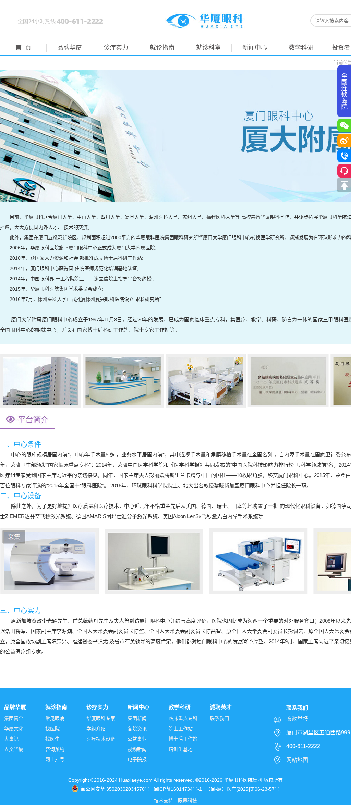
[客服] (344, 171)
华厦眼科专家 (100, 718)
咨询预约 (54, 749)
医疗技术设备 (100, 739)
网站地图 (297, 760)
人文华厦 (13, 749)
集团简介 (13, 718)
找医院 (52, 728)
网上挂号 (54, 759)
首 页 (23, 47)
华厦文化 (13, 728)
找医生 (52, 739)
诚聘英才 (221, 707)
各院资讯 (137, 728)
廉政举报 (297, 719)
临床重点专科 (183, 718)
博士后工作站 (183, 739)
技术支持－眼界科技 (175, 800)
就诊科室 (208, 47)
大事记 (11, 739)
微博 (344, 140)
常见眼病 (54, 718)
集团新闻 (137, 718)
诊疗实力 (116, 47)
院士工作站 (181, 728)
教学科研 (301, 47)
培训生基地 (181, 749)
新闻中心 (254, 47)
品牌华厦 (69, 47)
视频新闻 (137, 749)
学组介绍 (96, 728)
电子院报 (137, 759)
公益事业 (137, 739)
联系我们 (219, 718)
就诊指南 (162, 47)
